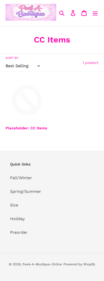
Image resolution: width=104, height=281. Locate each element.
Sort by (12, 58)
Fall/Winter (21, 177)
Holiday (17, 218)
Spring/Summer (25, 191)
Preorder (19, 232)
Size (14, 205)
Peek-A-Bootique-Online (42, 264)
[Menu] (95, 13)
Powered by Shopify (79, 264)
